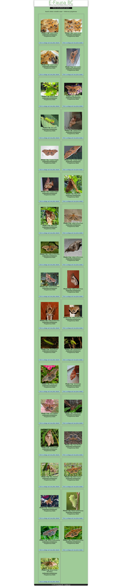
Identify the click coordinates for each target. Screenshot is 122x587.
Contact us (67, 584)
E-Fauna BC (60, 584)
